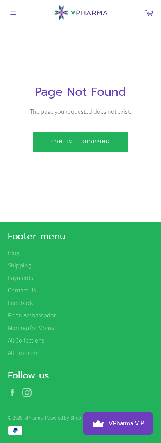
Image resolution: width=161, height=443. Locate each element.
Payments (20, 278)
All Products (23, 353)
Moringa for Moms (31, 328)
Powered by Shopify (65, 417)
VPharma (34, 417)
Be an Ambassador (32, 315)
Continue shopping (80, 141)
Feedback (20, 303)
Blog (14, 253)
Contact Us (22, 290)
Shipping (19, 265)
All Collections (26, 340)
